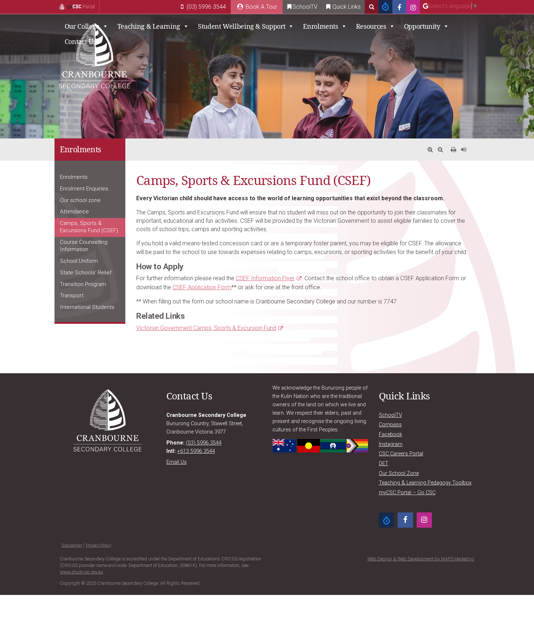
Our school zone (80, 200)
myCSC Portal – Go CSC (407, 493)
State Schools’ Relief (86, 272)
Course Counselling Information (84, 246)
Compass (390, 425)
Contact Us (80, 41)
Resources (371, 26)
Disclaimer (72, 545)
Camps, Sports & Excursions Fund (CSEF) (89, 227)
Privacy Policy (98, 545)
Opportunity (422, 26)
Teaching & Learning (148, 26)
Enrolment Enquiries (84, 188)
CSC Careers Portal (401, 454)
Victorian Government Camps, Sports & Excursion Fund (206, 328)
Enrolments (320, 26)
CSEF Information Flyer (265, 278)
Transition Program (83, 284)
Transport (72, 295)
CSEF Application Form (202, 287)
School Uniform (79, 261)
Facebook (390, 434)
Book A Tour (260, 6)
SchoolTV (304, 6)
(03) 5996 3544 (205, 6)
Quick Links (346, 6)
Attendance (74, 211)
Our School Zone (399, 473)
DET (383, 463)
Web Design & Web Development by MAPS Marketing (420, 558)
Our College (82, 26)
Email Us (176, 462)
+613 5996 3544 (196, 451)
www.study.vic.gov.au (81, 572)
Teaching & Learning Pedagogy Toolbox (425, 483)
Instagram (390, 444)
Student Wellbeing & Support (241, 26)
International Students (87, 307)
